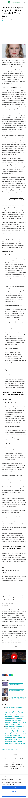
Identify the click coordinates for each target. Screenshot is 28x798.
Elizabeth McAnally (8, 19)
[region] (14, 786)
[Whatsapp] (12, 675)
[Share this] (3, 675)
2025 (4, 749)
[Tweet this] (5, 675)
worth (19, 749)
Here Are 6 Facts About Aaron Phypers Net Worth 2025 (16, 683)
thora (14, 749)
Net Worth (4, 20)
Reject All (14, 795)
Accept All (14, 787)
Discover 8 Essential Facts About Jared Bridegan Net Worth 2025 (16, 689)
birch (9, 749)
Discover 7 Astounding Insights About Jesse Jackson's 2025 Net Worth (17, 698)
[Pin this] (7, 675)
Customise (14, 791)
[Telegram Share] (10, 675)
